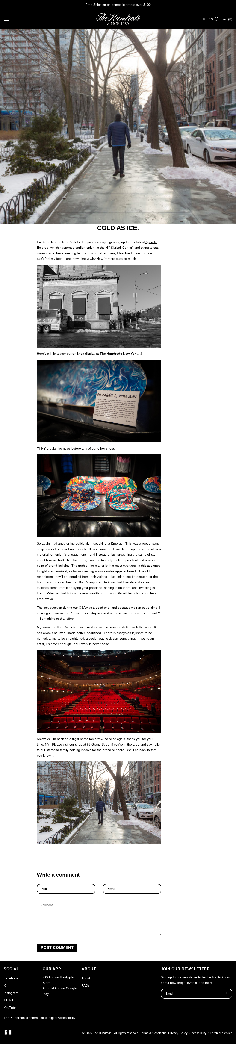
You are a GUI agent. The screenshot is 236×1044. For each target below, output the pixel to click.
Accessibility (197, 1033)
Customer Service (220, 1033)
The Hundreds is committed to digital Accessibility (39, 1018)
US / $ (208, 19)
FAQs (86, 985)
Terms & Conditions (153, 1033)
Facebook (11, 978)
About (86, 978)
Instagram (11, 993)
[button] (6, 19)
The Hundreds (102, 1033)
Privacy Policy (178, 1033)
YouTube (10, 1007)
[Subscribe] (226, 993)
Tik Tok (9, 1000)
